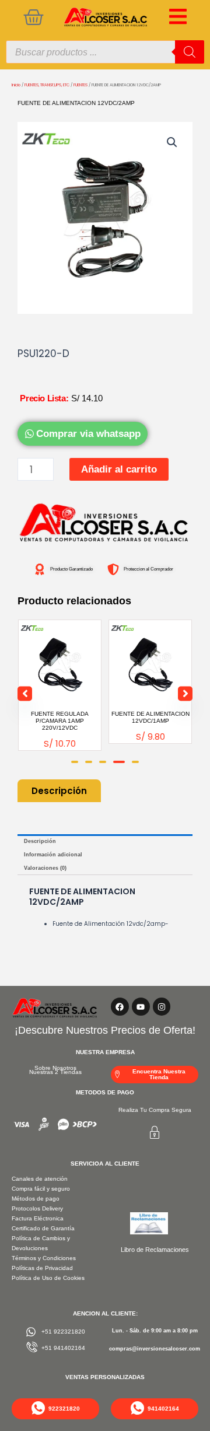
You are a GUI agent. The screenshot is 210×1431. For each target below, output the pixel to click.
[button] (172, 142)
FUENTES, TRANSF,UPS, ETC (46, 85)
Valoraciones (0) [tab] (45, 868)
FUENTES (81, 85)
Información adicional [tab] (53, 855)
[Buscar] (189, 52)
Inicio (16, 85)
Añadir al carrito (119, 469)
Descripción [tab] (40, 841)
